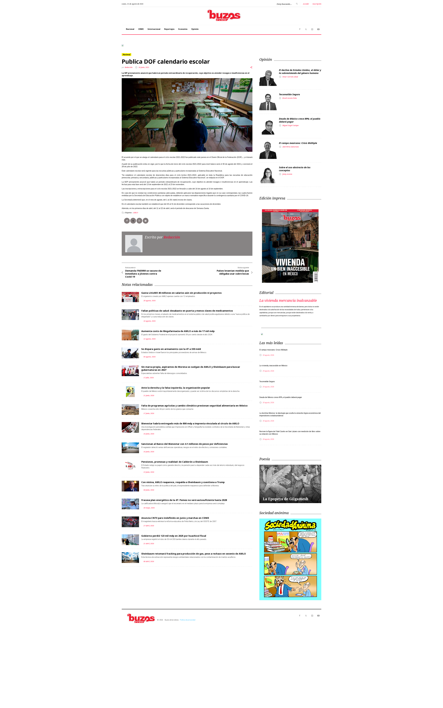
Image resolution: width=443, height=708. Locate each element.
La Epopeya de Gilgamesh (285, 495)
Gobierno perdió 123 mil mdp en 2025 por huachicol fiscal (173, 533)
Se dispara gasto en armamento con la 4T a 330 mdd (171, 347)
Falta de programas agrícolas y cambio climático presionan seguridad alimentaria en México (194, 403)
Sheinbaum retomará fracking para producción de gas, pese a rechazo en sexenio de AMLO (193, 551)
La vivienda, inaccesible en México (273, 362)
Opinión (195, 29)
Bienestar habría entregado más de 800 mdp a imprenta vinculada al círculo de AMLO (190, 421)
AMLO (135, 211)
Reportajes (169, 29)
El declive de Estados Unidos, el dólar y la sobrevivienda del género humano (300, 70)
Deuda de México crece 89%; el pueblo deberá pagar (299, 118)
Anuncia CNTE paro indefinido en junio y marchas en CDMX (175, 516)
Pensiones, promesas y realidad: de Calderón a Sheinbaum (174, 459)
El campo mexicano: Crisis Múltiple (298, 141)
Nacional (130, 29)
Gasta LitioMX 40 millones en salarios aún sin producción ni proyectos (181, 291)
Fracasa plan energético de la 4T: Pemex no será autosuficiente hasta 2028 (184, 498)
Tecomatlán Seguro (289, 92)
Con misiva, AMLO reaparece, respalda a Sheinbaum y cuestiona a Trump (183, 480)
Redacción (129, 65)
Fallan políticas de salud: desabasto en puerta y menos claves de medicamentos (187, 308)
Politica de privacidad (187, 616)
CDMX (141, 29)
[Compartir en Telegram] (145, 219)
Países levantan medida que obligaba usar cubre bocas (233, 270)
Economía (182, 29)
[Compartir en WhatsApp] (139, 219)
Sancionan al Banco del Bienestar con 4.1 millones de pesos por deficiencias (184, 442)
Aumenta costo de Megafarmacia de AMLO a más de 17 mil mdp (178, 329)
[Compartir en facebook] (127, 219)
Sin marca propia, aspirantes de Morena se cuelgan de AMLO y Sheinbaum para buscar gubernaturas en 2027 (190, 366)
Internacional (154, 29)
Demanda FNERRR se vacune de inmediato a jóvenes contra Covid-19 (143, 271)
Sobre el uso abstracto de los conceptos (294, 167)
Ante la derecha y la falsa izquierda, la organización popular (175, 385)
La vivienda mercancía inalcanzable (288, 298)
